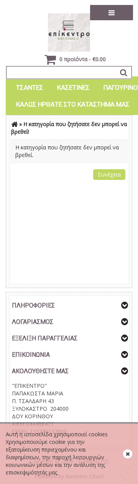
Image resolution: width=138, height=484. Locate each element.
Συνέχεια (109, 174)
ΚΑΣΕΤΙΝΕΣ (73, 87)
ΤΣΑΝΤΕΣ (29, 87)
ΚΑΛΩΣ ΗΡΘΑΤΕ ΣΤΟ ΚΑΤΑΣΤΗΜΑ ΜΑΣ (73, 104)
